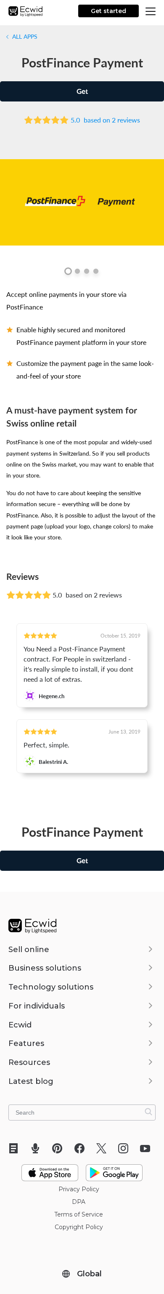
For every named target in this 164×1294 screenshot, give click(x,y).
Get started (108, 11)
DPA (78, 1202)
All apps (24, 36)
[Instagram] (126, 1148)
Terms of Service (78, 1214)
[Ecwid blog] (16, 1148)
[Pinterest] (60, 1148)
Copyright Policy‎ (79, 1227)
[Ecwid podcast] (38, 1148)
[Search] (148, 1111)
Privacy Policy (78, 1189)
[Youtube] (148, 1148)
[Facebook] (82, 1148)
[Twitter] (104, 1148)
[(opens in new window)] (49, 1169)
